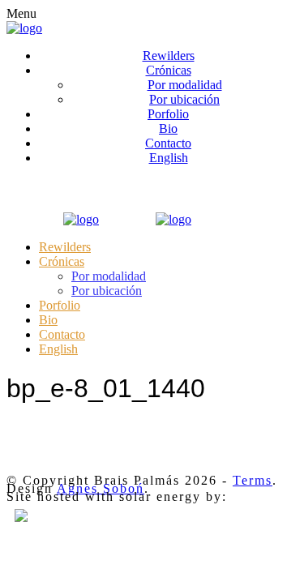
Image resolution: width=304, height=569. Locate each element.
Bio (168, 128)
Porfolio (168, 114)
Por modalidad (185, 85)
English (168, 158)
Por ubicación (184, 99)
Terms (252, 480)
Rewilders (169, 55)
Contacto (168, 143)
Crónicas (168, 70)
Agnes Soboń (100, 488)
